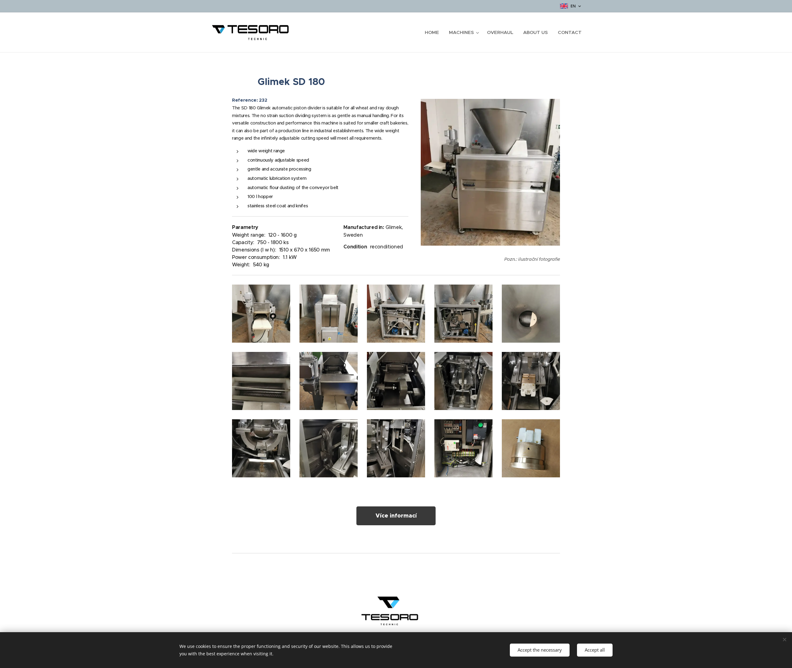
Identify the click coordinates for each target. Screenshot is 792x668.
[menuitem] (433, 32)
